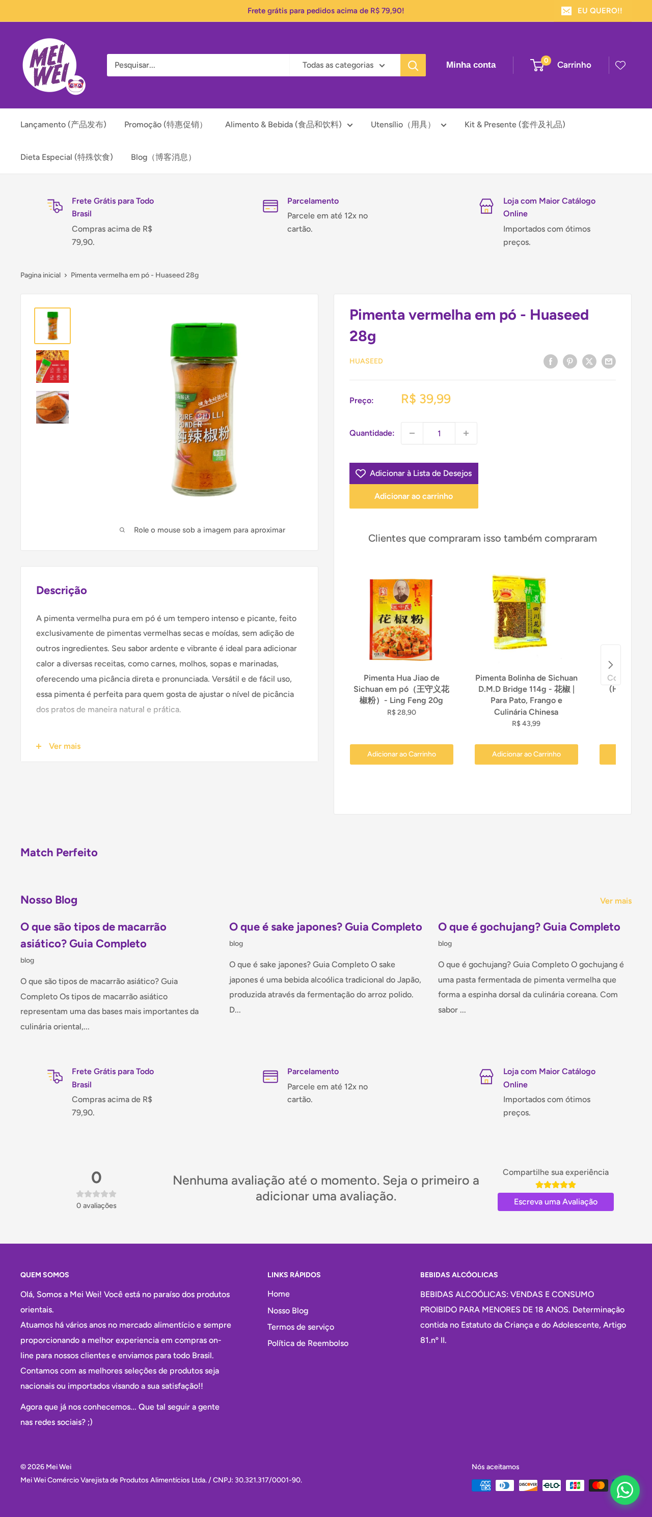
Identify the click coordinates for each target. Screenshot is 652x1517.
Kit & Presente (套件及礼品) (515, 124)
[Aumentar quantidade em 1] (466, 433)
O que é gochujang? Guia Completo (529, 927)
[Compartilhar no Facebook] (551, 361)
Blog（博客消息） (163, 157)
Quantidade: (372, 433)
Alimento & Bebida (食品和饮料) (283, 124)
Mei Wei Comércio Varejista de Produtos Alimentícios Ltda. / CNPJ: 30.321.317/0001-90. (161, 1480)
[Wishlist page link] (620, 65)
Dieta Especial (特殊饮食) (66, 157)
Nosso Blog (287, 1310)
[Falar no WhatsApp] (625, 1490)
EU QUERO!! (600, 10)
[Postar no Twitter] (589, 361)
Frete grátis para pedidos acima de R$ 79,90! (326, 10)
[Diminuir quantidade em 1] (412, 433)
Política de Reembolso (307, 1343)
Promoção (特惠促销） (165, 124)
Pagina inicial (40, 275)
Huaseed (366, 361)
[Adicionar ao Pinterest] (570, 361)
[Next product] (611, 664)
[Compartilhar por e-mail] (609, 361)
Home (278, 1294)
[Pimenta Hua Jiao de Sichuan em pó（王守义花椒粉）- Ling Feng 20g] (401, 616)
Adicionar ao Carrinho (401, 754)
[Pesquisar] (413, 65)
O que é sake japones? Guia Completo (325, 927)
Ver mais (617, 901)
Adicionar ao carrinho (413, 496)
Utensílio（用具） (403, 124)
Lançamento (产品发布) (63, 124)
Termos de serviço (300, 1327)
